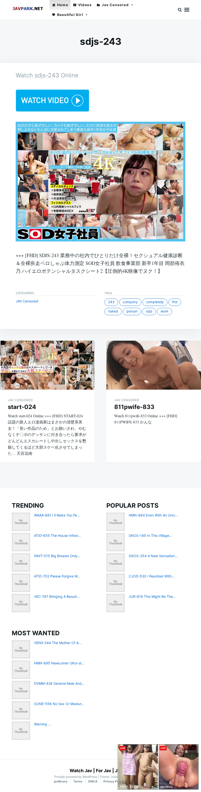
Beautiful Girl (70, 14)
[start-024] (47, 365)
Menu (186, 10)
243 (111, 302)
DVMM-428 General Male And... (59, 683)
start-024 (22, 406)
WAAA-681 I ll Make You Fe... (57, 515)
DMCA (93, 781)
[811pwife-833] (153, 365)
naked (113, 311)
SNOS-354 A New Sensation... (153, 556)
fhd (174, 302)
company (130, 302)
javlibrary (60, 781)
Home (62, 5)
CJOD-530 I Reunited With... (152, 576)
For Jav (103, 770)
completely (155, 302)
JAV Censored (27, 301)
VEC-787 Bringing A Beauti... (57, 596)
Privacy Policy (113, 781)
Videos (85, 5)
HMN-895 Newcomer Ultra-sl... (59, 663)
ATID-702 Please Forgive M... (57, 576)
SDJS (149, 311)
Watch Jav (81, 770)
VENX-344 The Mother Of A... (57, 643)
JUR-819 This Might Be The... (152, 596)
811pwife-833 (134, 406)
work (164, 311)
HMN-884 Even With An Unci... (153, 515)
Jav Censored (115, 5)
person (132, 311)
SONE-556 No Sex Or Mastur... (59, 704)
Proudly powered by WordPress (76, 777)
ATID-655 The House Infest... (57, 535)
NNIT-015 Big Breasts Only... (57, 556)
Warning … (42, 724)
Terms (77, 781)
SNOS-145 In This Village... (150, 535)
